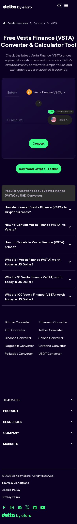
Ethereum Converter (53, 322)
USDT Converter (50, 353)
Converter (39, 23)
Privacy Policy (11, 497)
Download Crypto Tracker (38, 169)
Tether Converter (50, 330)
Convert (38, 143)
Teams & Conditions (15, 483)
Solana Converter (50, 338)
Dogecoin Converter (19, 346)
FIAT (51, 112)
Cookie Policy (11, 490)
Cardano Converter (52, 346)
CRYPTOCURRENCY (64, 112)
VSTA (54, 23)
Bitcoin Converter (17, 322)
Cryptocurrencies (18, 23)
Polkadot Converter (19, 353)
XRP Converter (15, 330)
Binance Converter (18, 338)
